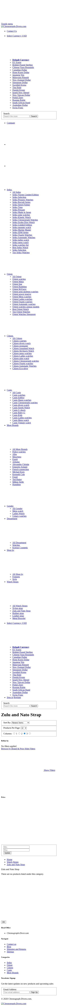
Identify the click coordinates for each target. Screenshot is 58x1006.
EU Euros (16, 62)
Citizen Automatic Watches (24, 366)
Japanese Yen (18, 75)
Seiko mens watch (20, 242)
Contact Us (12, 31)
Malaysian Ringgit (20, 77)
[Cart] (28, 144)
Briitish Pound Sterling (22, 65)
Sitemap (10, 952)
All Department (19, 542)
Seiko (9, 189)
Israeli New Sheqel (20, 92)
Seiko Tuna (17, 207)
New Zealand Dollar (21, 80)
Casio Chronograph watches (25, 402)
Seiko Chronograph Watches (25, 220)
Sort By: (7, 722)
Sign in (10, 697)
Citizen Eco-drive (20, 368)
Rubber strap (18, 613)
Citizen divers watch (21, 343)
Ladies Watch (18, 513)
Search (6, 113)
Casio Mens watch (20, 420)
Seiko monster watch (21, 227)
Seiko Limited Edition (22, 225)
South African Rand (21, 102)
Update (7, 853)
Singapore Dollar (20, 82)
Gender (10, 506)
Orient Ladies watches (22, 299)
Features (16, 577)
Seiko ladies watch (20, 240)
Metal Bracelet (18, 618)
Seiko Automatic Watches (23, 237)
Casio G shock (18, 410)
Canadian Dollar (19, 70)
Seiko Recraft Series (21, 202)
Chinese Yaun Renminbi (23, 67)
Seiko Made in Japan (21, 212)
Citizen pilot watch (20, 358)
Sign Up (34, 992)
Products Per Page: (11, 728)
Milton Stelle (18, 482)
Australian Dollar (20, 105)
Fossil (15, 477)
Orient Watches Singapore (24, 314)
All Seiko (16, 192)
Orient (10, 274)
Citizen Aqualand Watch (23, 348)
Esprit (15, 459)
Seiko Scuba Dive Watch (23, 222)
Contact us (11, 944)
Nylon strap (17, 608)
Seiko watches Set (20, 245)
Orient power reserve (21, 294)
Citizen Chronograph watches (25, 361)
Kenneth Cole (18, 474)
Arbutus (16, 462)
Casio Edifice (18, 397)
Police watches (19, 452)
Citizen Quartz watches (22, 363)
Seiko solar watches (21, 215)
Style (14, 579)
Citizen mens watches (22, 353)
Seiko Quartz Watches (22, 235)
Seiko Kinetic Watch (21, 217)
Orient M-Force (19, 289)
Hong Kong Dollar (20, 72)
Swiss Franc (17, 107)
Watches (16, 545)
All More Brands (19, 449)
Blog (9, 947)
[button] (28, 770)
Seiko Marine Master (21, 230)
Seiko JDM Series (20, 232)
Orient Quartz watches (22, 302)
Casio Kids (17, 415)
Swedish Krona (19, 85)
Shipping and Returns (16, 949)
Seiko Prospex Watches (22, 200)
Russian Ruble (18, 100)
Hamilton (16, 484)
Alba (14, 454)
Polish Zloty (17, 97)
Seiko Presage (18, 210)
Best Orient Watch (20, 309)
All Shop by (17, 574)
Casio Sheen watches (21, 400)
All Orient (16, 276)
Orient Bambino (19, 286)
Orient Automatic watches (23, 304)
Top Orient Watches (21, 312)
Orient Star (17, 284)
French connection (20, 469)
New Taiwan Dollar (21, 95)
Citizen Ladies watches (22, 356)
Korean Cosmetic (20, 547)
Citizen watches (19, 341)
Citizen (10, 336)
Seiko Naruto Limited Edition (25, 195)
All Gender (17, 508)
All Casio (16, 392)
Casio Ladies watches (22, 418)
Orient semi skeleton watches (25, 291)
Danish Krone (18, 90)
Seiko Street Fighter (21, 205)
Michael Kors (18, 472)
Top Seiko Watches (21, 252)
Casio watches (18, 395)
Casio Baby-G (18, 412)
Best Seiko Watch (20, 247)
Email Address (9, 989)
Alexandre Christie (20, 464)
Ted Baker (17, 479)
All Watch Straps (19, 606)
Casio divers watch (20, 405)
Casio (9, 390)
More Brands (12, 972)
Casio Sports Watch (21, 407)
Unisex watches (19, 516)
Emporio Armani (19, 467)
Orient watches (19, 279)
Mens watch (17, 511)
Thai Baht (16, 87)
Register (17, 697)
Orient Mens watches (21, 297)
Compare (11, 123)
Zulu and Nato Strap (21, 611)
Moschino (16, 457)
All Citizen (17, 338)
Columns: (7, 733)
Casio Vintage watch (21, 423)
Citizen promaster (20, 346)
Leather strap (18, 616)
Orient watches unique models (25, 307)
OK (3, 922)
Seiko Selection (19, 197)
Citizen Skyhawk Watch (23, 351)
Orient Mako (18, 281)
